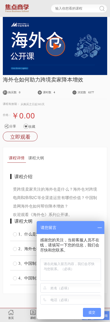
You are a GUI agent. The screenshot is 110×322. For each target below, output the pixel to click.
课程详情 (17, 157)
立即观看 (20, 136)
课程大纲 (36, 157)
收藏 (31, 126)
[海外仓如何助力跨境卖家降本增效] (55, 46)
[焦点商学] (17, 8)
